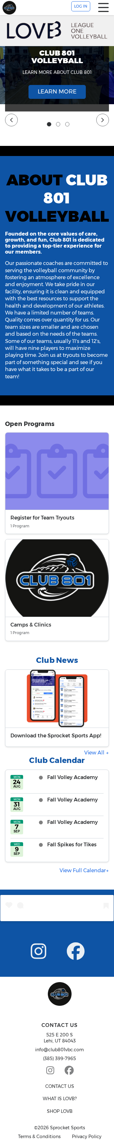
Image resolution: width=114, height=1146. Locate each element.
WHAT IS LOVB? (60, 1098)
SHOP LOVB (60, 1111)
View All (95, 753)
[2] (58, 124)
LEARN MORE (57, 91)
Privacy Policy (86, 1136)
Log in (80, 6)
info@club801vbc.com (59, 1050)
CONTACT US (59, 1086)
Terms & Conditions (39, 1136)
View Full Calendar (83, 870)
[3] (67, 124)
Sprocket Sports (67, 1128)
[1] (49, 124)
